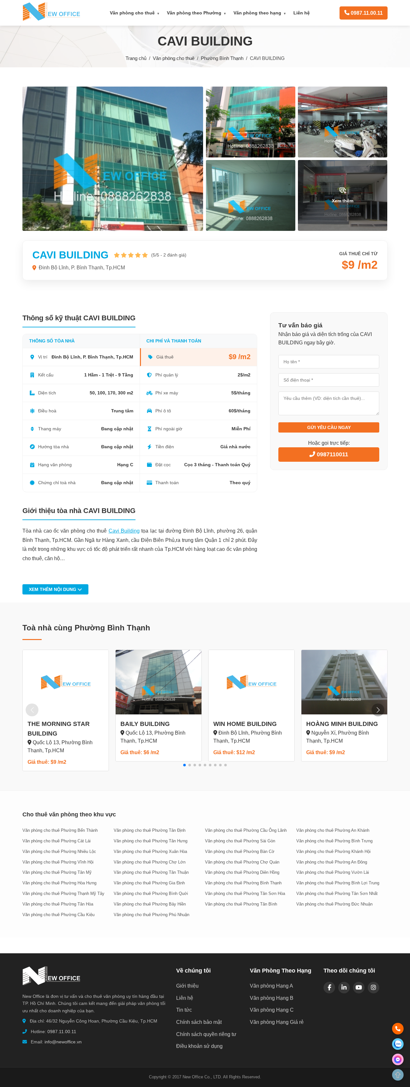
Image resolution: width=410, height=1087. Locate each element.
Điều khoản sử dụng (199, 1046)
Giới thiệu (187, 986)
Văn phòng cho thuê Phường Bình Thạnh (243, 883)
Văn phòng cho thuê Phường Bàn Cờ (240, 851)
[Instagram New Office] (373, 987)
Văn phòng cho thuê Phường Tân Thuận (151, 872)
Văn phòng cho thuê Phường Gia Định (149, 883)
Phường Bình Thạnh (222, 58)
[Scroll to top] (398, 1075)
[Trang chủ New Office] (51, 19)
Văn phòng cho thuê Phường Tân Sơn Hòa (245, 893)
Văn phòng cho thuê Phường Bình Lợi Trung (337, 883)
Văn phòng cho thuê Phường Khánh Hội (333, 851)
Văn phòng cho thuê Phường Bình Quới (151, 893)
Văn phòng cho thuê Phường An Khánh (332, 830)
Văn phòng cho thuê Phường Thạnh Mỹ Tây (63, 893)
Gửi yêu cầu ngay (329, 427)
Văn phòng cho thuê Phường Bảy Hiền (150, 904)
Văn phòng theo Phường (196, 12)
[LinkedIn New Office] (344, 987)
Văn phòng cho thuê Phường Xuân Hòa (150, 851)
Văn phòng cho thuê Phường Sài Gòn (240, 840)
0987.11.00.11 (61, 1031)
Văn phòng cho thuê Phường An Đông (331, 862)
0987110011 (331, 454)
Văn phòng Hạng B (271, 998)
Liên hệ (301, 12)
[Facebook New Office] (329, 987)
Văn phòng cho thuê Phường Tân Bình (241, 904)
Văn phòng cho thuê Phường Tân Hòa (57, 904)
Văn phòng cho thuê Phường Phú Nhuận (151, 914)
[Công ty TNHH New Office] (51, 988)
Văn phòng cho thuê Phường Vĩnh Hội (58, 862)
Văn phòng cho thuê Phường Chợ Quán (242, 862)
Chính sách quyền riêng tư (206, 1034)
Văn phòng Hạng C (272, 1010)
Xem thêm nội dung (53, 589)
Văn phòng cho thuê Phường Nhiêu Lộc (59, 851)
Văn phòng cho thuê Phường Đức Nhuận (334, 904)
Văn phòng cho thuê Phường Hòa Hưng (59, 883)
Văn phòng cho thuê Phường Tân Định (149, 830)
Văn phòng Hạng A (271, 986)
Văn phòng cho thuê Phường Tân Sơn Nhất (337, 893)
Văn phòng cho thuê (135, 12)
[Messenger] (398, 1059)
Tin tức (184, 1010)
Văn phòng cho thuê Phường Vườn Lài (332, 872)
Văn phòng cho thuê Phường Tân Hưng (150, 840)
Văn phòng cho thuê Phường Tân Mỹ (57, 872)
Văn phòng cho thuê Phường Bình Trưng (334, 840)
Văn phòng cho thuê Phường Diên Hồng (242, 872)
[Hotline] (398, 1028)
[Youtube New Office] (359, 987)
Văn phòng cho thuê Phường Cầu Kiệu (58, 914)
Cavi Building (124, 531)
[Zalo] (398, 1044)
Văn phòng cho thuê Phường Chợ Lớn (149, 862)
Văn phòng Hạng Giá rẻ (277, 1022)
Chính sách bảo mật (199, 1022)
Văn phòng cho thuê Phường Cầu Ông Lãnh (246, 830)
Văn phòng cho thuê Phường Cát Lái (56, 840)
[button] (184, 765)
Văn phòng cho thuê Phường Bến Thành (60, 830)
